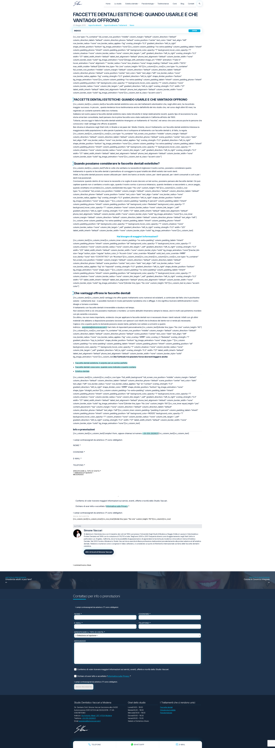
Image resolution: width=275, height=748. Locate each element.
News (132, 25)
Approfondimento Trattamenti (115, 25)
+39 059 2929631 (150, 433)
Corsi (175, 4)
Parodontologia (148, 4)
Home (108, 4)
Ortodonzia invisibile (168, 710)
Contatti (191, 4)
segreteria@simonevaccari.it (94, 327)
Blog (182, 4)
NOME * (78, 614)
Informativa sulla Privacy (117, 506)
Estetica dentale (131, 4)
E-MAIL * (78, 623)
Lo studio (117, 4)
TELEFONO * (144, 623)
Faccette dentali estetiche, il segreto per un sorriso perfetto (101, 363)
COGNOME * (144, 614)
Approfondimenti (95, 25)
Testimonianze (163, 4)
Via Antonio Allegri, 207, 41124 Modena (96, 715)
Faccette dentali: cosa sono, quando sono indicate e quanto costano (105, 367)
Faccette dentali (166, 707)
